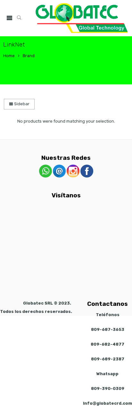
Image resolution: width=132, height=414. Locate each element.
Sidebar (21, 103)
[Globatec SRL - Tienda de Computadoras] (82, 18)
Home (9, 55)
